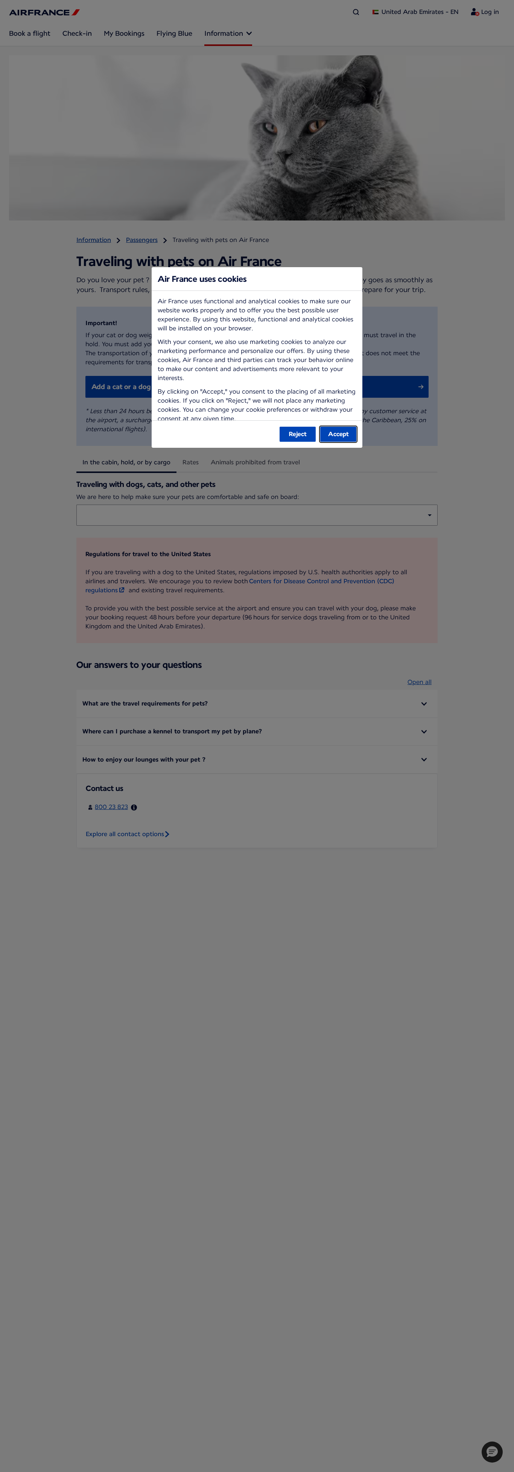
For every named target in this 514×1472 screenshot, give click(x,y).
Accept (338, 434)
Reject (298, 434)
